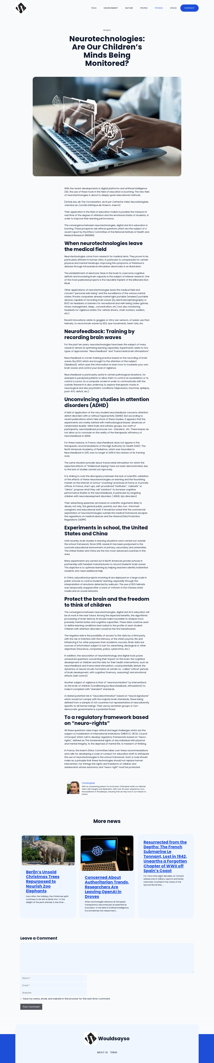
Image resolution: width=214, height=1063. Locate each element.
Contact (189, 8)
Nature (129, 8)
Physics (159, 8)
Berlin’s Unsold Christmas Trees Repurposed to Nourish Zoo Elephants (42, 881)
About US (102, 1052)
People (143, 8)
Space (173, 8)
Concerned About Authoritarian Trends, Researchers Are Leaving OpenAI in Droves (107, 887)
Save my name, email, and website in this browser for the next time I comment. (66, 998)
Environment (111, 8)
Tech (93, 8)
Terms (113, 1052)
